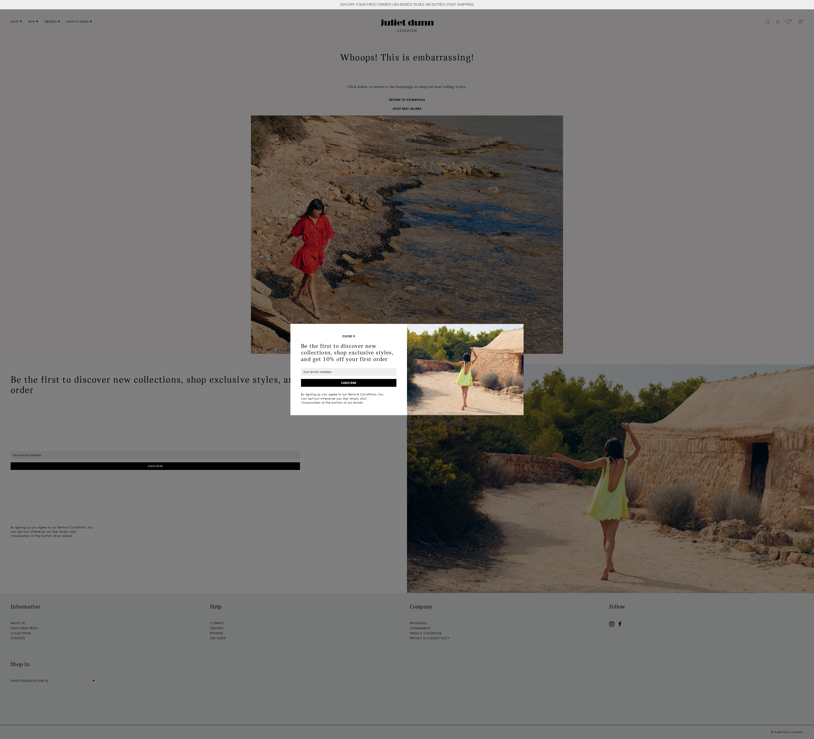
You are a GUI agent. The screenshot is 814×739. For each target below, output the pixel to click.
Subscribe (348, 383)
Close (347, 336)
